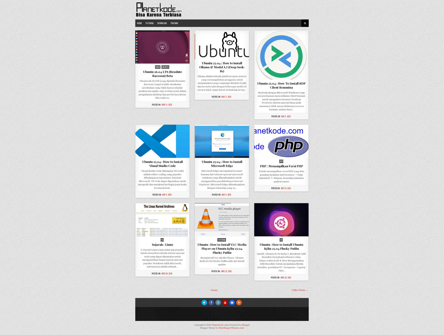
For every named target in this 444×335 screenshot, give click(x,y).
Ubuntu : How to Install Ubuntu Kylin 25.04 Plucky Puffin (281, 246)
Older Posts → (300, 290)
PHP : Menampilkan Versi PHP (281, 166)
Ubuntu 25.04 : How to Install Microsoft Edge (222, 164)
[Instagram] (218, 302)
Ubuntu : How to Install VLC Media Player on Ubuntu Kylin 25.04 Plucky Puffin (222, 248)
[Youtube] (225, 302)
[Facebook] (211, 302)
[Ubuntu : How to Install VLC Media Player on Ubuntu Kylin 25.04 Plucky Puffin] (222, 219)
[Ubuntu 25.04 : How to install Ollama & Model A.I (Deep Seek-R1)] (222, 44)
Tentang (174, 23)
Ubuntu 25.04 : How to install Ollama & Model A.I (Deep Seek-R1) (222, 67)
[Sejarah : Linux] (162, 219)
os (162, 239)
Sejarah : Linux (162, 244)
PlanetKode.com (220, 325)
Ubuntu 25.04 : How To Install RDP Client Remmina (281, 85)
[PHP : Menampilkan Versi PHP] (281, 141)
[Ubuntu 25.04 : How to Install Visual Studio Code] (162, 141)
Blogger (246, 325)
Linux (158, 67)
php (281, 161)
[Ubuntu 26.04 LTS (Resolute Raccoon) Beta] (162, 47)
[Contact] (232, 302)
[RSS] (239, 302)
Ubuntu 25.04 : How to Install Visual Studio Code (162, 164)
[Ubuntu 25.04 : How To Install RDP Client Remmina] (281, 55)
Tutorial (149, 23)
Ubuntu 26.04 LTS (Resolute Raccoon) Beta (162, 74)
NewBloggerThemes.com (231, 328)
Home (139, 23)
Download (162, 23)
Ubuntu (165, 67)
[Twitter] (204, 302)
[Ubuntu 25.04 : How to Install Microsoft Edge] (222, 141)
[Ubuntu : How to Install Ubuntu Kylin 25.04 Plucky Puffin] (281, 219)
